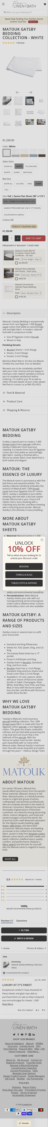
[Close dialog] (42, 539)
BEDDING (24, 566)
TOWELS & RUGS (24, 574)
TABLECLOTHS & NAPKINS (24, 583)
